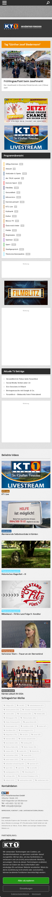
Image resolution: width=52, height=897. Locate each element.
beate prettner (12, 709)
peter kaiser (12, 759)
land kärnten (12, 743)
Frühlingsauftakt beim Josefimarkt (23, 81)
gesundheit (31, 722)
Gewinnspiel (11, 726)
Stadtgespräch (14, 249)
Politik (11, 230)
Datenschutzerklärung (20, 894)
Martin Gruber (30, 747)
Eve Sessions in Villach (16, 387)
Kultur (11, 216)
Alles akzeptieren (26, 880)
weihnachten (26, 780)
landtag (28, 743)
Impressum (36, 894)
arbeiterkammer (37, 705)
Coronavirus (25, 714)
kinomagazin (27, 730)
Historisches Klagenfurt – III (14, 574)
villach (10, 780)
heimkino (28, 726)
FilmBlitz (12, 188)
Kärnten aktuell (28, 738)
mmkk (22, 751)
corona (10, 714)
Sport (10, 245)
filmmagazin (11, 718)
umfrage (10, 776)
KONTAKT (14, 810)
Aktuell (10, 169)
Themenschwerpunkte (17, 254)
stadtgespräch (12, 772)
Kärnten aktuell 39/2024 (13, 693)
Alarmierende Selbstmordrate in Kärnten (20, 534)
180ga (10, 705)
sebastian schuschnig (15, 763)
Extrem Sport (13, 183)
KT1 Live (11, 207)
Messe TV (12, 221)
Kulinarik (11, 211)
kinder (43, 726)
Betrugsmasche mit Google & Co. (20, 391)
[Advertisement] (26, 270)
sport (9, 768)
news (27, 755)
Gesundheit (12, 193)
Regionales (13, 235)
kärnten (10, 738)
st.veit (33, 768)
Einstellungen (26, 888)
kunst (37, 734)
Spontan (11, 240)
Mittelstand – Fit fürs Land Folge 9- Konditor (21, 613)
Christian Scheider (33, 709)
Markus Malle (12, 747)
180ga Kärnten (14, 164)
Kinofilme (10, 730)
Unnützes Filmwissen (29, 776)
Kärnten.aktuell (14, 202)
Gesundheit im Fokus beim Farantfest (22, 379)
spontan (34, 763)
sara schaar (29, 759)
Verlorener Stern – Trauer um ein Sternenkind (22, 653)
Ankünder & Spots (16, 174)
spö (21, 768)
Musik (35, 751)
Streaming (30, 772)
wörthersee (43, 780)
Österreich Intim (14, 226)
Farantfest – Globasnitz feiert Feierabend (23, 394)
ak (21, 705)
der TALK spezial (14, 178)
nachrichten (12, 755)
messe (10, 751)
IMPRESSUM (6, 810)
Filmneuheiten (29, 718)
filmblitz (41, 714)
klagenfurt (11, 734)
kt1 (25, 734)
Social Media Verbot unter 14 (18, 383)
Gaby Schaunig (13, 722)
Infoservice (13, 197)
